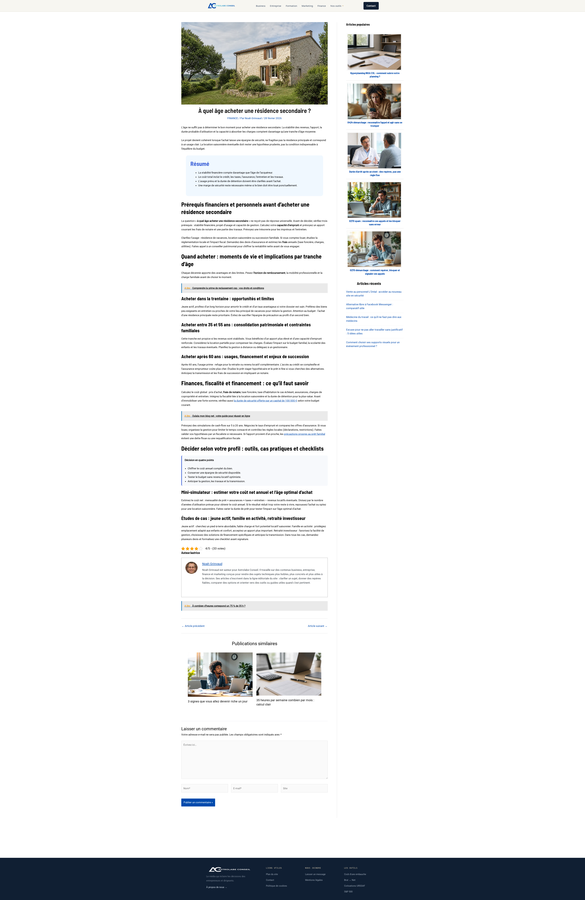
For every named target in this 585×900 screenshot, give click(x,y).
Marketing (307, 5)
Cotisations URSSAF (354, 885)
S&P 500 (348, 891)
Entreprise (275, 5)
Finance (321, 5)
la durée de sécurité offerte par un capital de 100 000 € (265, 400)
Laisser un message (315, 874)
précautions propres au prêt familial (304, 434)
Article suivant (317, 626)
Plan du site (272, 874)
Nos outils (335, 5)
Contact (371, 5)
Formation (291, 5)
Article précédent (193, 626)
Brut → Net (349, 880)
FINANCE (232, 118)
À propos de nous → (216, 887)
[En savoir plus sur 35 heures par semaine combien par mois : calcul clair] (288, 673)
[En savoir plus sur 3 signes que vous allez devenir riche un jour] (220, 674)
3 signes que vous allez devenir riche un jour (218, 701)
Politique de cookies (276, 885)
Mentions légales (314, 880)
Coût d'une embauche (355, 874)
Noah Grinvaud (212, 564)
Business (260, 5)
